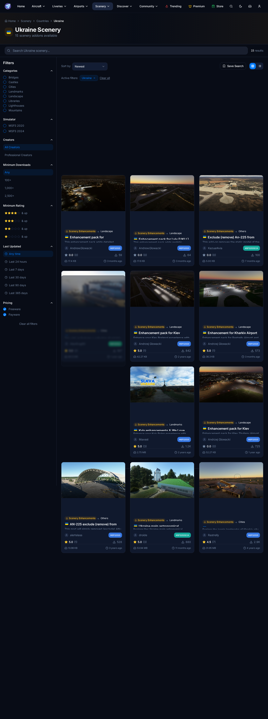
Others (242, 231)
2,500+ (9, 195)
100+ (8, 180)
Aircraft (36, 6)
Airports (79, 6)
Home (21, 6)
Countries (42, 21)
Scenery (100, 6)
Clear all (105, 78)
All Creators (12, 147)
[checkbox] (4, 77)
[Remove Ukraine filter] (94, 78)
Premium (199, 6)
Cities (242, 521)
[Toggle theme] (240, 6)
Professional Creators (18, 155)
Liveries (57, 6)
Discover (123, 6)
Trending (175, 6)
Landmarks (176, 424)
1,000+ (9, 188)
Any (7, 172)
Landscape (107, 231)
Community (146, 6)
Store (219, 6)
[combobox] (90, 66)
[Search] (231, 6)
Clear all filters (28, 323)
